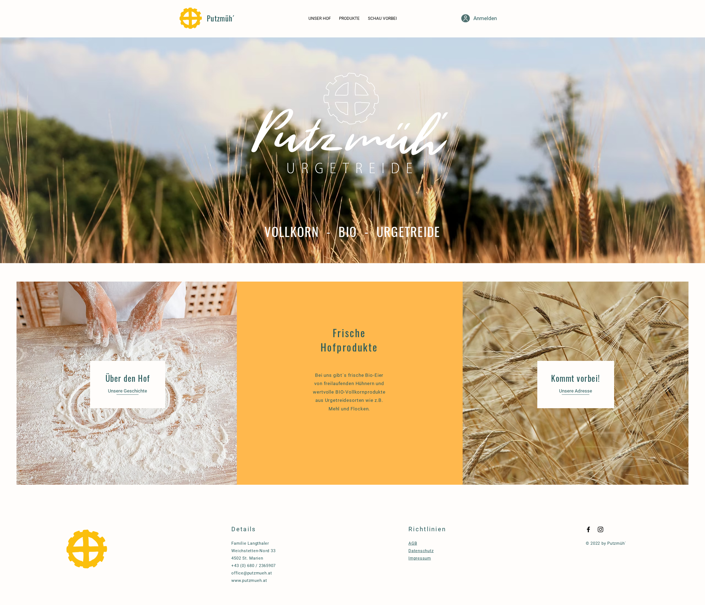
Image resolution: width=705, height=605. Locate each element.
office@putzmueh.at (251, 573)
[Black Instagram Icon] (600, 529)
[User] (465, 18)
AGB (412, 543)
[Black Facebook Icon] (588, 529)
